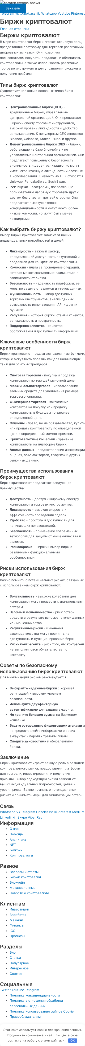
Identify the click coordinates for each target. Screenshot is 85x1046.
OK (72, 1040)
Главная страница (14, 29)
